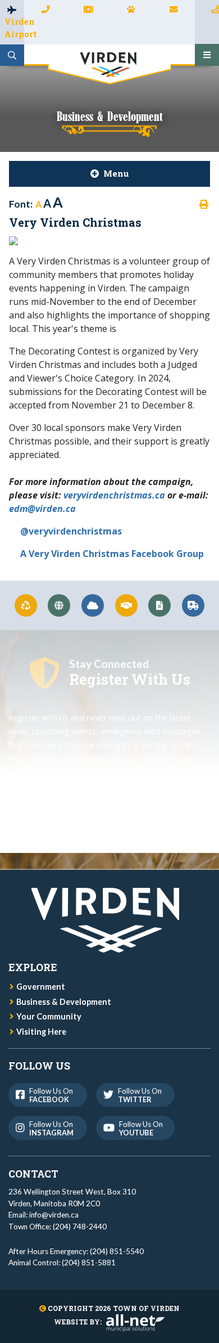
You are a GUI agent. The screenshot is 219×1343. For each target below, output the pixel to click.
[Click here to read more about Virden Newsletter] (160, 605)
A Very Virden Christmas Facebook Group (112, 553)
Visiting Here (41, 1031)
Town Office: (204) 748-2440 (57, 1226)
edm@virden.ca (42, 508)
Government (40, 986)
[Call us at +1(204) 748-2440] (45, 9)
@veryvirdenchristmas (71, 531)
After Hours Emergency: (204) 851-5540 (76, 1251)
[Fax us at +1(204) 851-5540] (88, 9)
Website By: (78, 1321)
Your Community (48, 1016)
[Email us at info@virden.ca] (173, 9)
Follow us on (51, 1095)
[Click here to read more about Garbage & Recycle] (26, 605)
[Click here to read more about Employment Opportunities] (126, 605)
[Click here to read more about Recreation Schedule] (59, 605)
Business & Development (63, 1002)
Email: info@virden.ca (43, 1214)
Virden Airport (14, 27)
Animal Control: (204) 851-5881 (62, 1262)
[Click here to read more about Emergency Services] (193, 605)
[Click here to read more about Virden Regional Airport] (93, 605)
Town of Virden (109, 66)
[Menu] (207, 55)
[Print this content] (204, 204)
